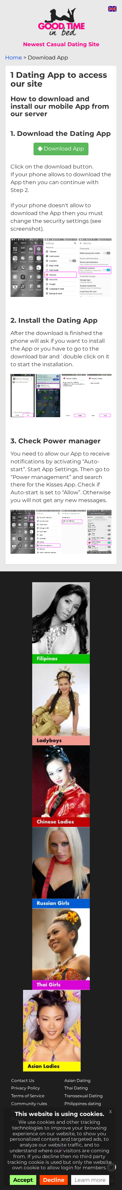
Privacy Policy (25, 1087)
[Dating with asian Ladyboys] (61, 704)
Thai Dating (76, 1087)
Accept (23, 1180)
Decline (53, 1180)
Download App (63, 148)
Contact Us (22, 1080)
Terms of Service (27, 1095)
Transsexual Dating (83, 1095)
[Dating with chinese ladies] (61, 786)
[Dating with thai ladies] (61, 949)
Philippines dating (82, 1103)
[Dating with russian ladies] (61, 867)
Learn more (90, 1180)
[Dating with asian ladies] (52, 1030)
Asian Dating (77, 1080)
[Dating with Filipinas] (61, 623)
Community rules (29, 1103)
